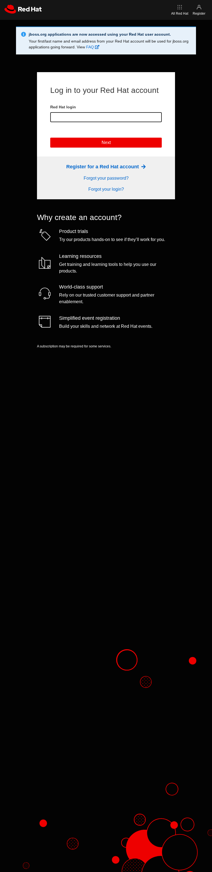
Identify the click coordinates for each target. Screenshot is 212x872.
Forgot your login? (106, 189)
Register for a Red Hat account (103, 166)
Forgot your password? (106, 178)
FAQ (90, 47)
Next (106, 142)
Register (199, 13)
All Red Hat (179, 13)
